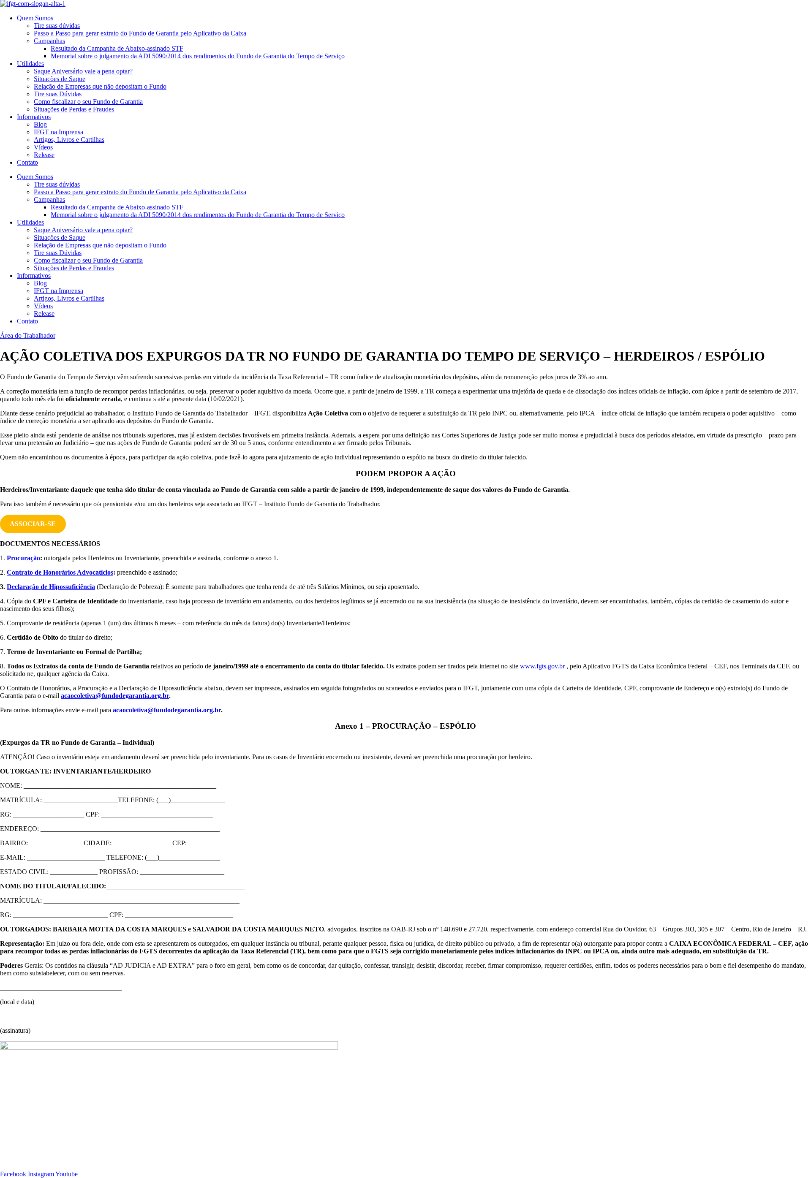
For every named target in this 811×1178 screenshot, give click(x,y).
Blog (40, 124)
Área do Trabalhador (27, 335)
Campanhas (49, 40)
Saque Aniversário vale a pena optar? (83, 71)
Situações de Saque (59, 78)
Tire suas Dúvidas (58, 94)
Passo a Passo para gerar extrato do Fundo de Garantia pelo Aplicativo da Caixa (140, 33)
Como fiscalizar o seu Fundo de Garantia (88, 101)
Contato (27, 162)
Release (44, 154)
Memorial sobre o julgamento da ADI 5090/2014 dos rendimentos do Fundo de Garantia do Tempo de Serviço (198, 56)
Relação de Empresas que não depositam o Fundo (100, 86)
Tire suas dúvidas (57, 25)
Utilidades (30, 63)
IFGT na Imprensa (58, 132)
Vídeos (43, 147)
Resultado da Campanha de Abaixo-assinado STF (117, 48)
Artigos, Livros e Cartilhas (69, 139)
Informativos (34, 116)
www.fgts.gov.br (542, 666)
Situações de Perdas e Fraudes (74, 109)
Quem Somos (35, 18)
